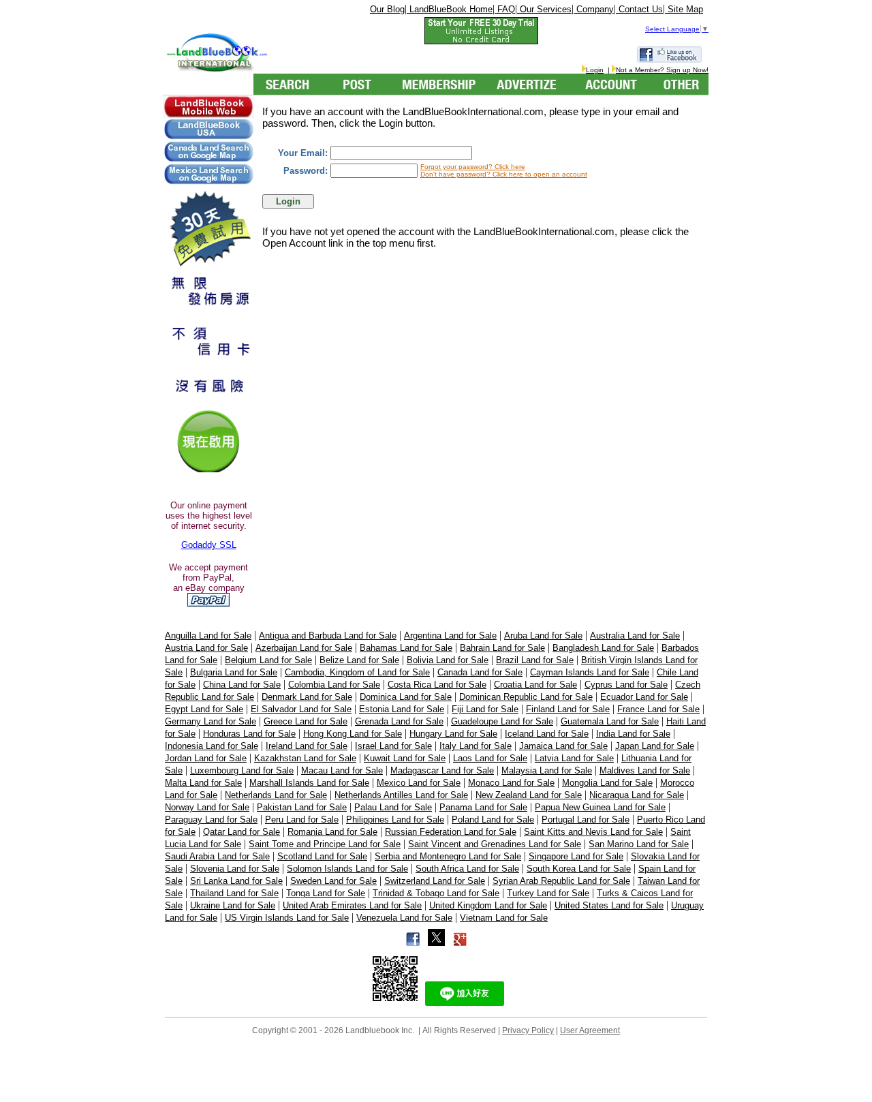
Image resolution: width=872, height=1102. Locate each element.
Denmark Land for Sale (307, 697)
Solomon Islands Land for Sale (347, 868)
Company (594, 9)
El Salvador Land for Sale (301, 709)
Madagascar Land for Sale (442, 770)
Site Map (684, 9)
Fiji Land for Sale (485, 709)
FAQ (505, 9)
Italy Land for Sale (475, 746)
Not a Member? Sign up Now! (662, 70)
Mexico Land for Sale (419, 783)
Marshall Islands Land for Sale (309, 783)
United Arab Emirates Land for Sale (352, 905)
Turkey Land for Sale (548, 893)
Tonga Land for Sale (325, 893)
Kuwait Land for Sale (405, 758)
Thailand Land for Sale (234, 893)
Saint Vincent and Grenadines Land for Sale (494, 844)
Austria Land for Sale (206, 648)
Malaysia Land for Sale (546, 770)
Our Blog (387, 9)
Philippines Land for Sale (395, 819)
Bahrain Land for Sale (502, 648)
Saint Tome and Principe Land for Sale (325, 844)
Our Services (544, 9)
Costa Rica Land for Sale (437, 684)
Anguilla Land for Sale (208, 635)
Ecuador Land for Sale (644, 697)
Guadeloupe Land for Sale (502, 721)
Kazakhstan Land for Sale (305, 758)
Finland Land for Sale (568, 709)
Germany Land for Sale (210, 721)
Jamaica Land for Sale (563, 746)
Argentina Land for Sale (450, 635)
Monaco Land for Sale (511, 783)
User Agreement (590, 1030)
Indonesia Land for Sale (211, 746)
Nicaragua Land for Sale (636, 795)
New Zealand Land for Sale (529, 795)
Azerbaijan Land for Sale (303, 648)
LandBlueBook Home (450, 9)
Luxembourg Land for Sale (242, 770)
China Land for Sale (242, 684)
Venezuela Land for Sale (404, 918)
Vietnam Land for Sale (504, 918)
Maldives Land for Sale (645, 770)
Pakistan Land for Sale (302, 807)
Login (595, 70)
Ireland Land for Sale (306, 746)
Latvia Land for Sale (574, 758)
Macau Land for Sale (342, 770)
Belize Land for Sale (359, 660)
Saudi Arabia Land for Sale (217, 856)
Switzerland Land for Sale (434, 881)
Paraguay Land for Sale (211, 819)
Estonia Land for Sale (401, 709)
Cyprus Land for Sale (626, 684)
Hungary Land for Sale (453, 734)
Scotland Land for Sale (322, 856)
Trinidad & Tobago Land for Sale (436, 893)
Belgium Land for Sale (268, 660)
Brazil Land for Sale (535, 660)
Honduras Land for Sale (249, 734)
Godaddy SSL (208, 545)
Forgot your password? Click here (472, 166)
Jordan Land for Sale (206, 758)
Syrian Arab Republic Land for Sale (561, 881)
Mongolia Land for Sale (607, 783)
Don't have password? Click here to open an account (503, 174)
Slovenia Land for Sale (234, 868)
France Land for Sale (658, 709)
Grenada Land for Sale (399, 721)
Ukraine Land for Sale (232, 905)
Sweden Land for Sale (333, 881)
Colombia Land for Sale (334, 684)
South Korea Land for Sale (579, 868)
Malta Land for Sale (203, 783)
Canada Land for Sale (480, 672)
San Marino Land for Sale (639, 844)
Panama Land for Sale (483, 807)
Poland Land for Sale (493, 819)
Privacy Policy (528, 1030)
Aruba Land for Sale (543, 635)
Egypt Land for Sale (204, 709)
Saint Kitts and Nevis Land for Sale (593, 832)
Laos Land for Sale (490, 758)
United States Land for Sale (609, 905)
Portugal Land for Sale (585, 819)
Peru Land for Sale (302, 819)
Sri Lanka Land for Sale (236, 881)
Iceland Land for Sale (547, 734)
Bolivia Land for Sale (447, 660)
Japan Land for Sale (654, 746)
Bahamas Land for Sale (406, 648)
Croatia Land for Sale (535, 684)
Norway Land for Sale (207, 807)
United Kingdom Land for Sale (488, 905)
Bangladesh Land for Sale (603, 648)
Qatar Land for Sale (241, 832)
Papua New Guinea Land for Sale (600, 807)
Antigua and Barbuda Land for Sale (327, 635)
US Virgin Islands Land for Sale (287, 918)
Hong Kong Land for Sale (352, 734)
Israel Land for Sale (393, 746)
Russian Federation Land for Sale (450, 832)
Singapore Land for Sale (576, 856)
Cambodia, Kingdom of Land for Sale (357, 672)
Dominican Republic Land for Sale (526, 697)
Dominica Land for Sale (406, 697)
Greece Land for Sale (305, 721)
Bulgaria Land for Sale (233, 672)
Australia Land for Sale (635, 635)
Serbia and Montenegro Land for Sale (448, 856)
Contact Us (639, 9)
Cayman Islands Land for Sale (589, 672)
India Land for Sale (633, 734)
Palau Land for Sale (393, 807)
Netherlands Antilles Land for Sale (401, 795)
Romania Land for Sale (332, 832)
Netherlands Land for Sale (276, 795)
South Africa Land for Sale (467, 868)
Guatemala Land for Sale (610, 721)
